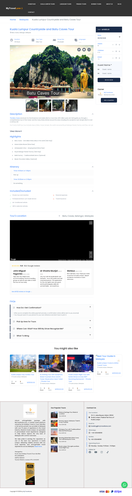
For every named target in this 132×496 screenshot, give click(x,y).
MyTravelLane (108, 92)
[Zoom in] (91, 253)
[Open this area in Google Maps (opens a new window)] (13, 259)
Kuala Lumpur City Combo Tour (22, 375)
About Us (109, 4)
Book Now (109, 80)
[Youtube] (96, 452)
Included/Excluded (20, 191)
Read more (38, 446)
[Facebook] (90, 452)
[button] (89, 94)
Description (16, 114)
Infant (100, 57)
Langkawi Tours (65, 4)
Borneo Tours (96, 4)
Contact (31, 12)
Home (13, 20)
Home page (31, 4)
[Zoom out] (91, 256)
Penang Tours (81, 4)
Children (101, 50)
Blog (119, 4)
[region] (52, 240)
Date (99, 35)
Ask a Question (109, 100)
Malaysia (23, 20)
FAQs (12, 301)
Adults (100, 44)
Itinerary (14, 167)
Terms (83, 259)
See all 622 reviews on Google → (22, 291)
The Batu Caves (15, 118)
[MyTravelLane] (32, 372)
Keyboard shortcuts (62, 259)
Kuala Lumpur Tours (47, 4)
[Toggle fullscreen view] (91, 223)
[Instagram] (102, 452)
